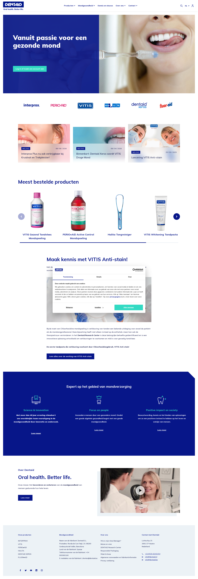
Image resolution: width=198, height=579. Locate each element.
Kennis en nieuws (105, 5)
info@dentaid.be (151, 560)
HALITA (21, 551)
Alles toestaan (129, 307)
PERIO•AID (22, 547)
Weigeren (69, 307)
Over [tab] (130, 277)
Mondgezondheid (85, 5)
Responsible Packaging (109, 551)
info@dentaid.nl (151, 557)
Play (140, 490)
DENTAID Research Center (111, 547)
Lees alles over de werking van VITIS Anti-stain (70, 356)
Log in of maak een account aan (30, 69)
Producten (68, 5)
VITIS (20, 544)
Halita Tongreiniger (120, 234)
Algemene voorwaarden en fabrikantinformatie (118, 557)
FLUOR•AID (22, 557)
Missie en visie (106, 544)
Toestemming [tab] (68, 277)
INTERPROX (23, 541)
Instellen (98, 307)
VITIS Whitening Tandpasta (161, 234)
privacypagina (115, 297)
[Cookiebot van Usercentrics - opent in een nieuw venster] (134, 270)
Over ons (120, 5)
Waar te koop (106, 554)
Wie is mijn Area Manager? (111, 541)
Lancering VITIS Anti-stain (146, 157)
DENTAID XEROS (24, 554)
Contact (131, 5)
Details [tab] (99, 277)
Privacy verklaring (107, 561)
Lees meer (99, 430)
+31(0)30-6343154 (152, 554)
